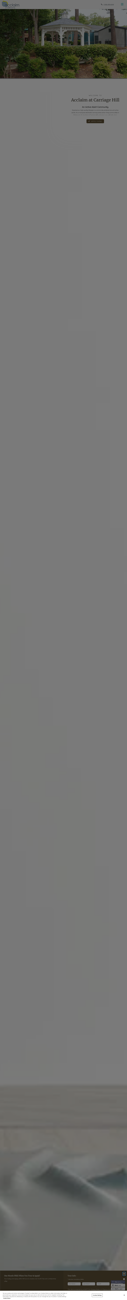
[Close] (124, 1295)
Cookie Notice (6, 1298)
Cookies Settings (97, 1295)
